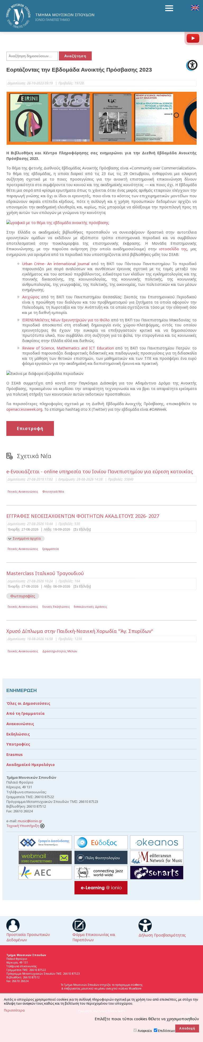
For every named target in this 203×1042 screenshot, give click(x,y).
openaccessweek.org (24, 409)
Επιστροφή (30, 428)
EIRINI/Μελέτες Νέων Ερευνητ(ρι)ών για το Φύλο (66, 319)
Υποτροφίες (18, 744)
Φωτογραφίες (22, 595)
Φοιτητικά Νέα (53, 491)
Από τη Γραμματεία (25, 713)
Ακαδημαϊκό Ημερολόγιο (30, 764)
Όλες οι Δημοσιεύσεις (28, 703)
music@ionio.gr (30, 820)
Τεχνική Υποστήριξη (23, 825)
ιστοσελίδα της (173, 248)
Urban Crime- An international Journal (55, 263)
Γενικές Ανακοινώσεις (23, 491)
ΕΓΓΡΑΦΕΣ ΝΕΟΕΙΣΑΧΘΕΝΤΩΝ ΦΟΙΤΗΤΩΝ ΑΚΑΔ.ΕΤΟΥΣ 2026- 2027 (82, 516)
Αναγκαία (145, 1030)
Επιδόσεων (166, 1030)
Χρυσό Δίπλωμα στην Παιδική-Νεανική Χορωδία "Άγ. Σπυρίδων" (79, 631)
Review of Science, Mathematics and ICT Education (68, 348)
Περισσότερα (14, 1010)
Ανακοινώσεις (20, 723)
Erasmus (14, 754)
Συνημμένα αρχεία (27, 538)
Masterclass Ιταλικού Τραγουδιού (45, 573)
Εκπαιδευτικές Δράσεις (90, 606)
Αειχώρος (30, 296)
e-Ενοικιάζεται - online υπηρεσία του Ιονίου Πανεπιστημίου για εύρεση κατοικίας (99, 471)
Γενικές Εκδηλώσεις (56, 606)
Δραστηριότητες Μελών (59, 651)
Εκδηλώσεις (18, 734)
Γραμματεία (50, 549)
